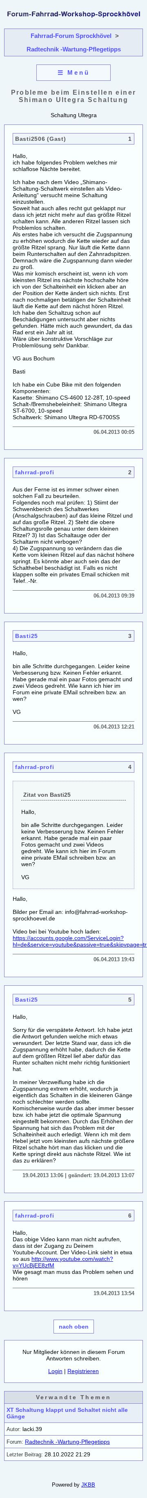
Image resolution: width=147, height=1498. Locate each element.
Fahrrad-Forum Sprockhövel (71, 35)
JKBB (88, 1485)
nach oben (74, 1326)
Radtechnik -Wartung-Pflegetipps (74, 49)
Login (55, 1371)
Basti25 (26, 636)
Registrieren (83, 1371)
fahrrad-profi (34, 472)
